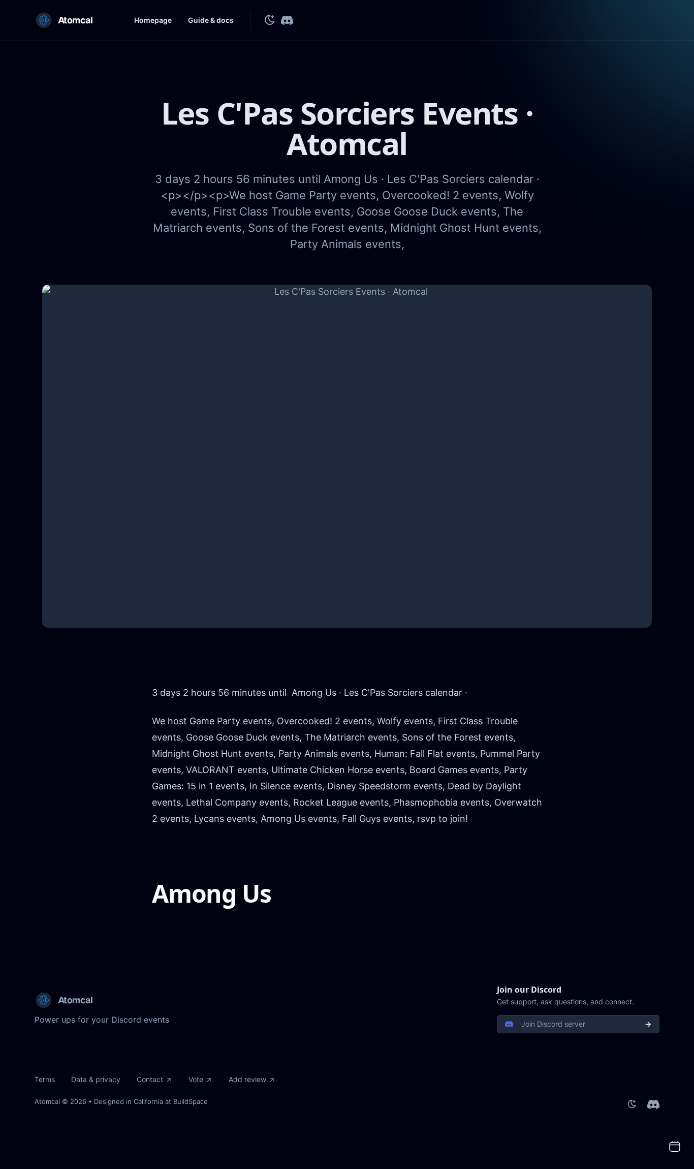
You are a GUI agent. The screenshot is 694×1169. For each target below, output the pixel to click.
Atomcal (47, 1101)
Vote (195, 1079)
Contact (150, 1079)
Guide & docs (211, 20)
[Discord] (287, 20)
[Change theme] (270, 20)
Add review (247, 1079)
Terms (45, 1079)
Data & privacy (95, 1079)
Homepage (153, 20)
